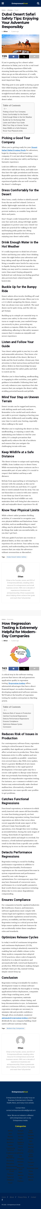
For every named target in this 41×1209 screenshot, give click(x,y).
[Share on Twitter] (24, 56)
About (12, 1197)
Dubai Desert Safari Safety (16, 557)
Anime (10, 1131)
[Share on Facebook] (14, 56)
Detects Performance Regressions (16, 719)
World (30, 1180)
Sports (30, 1144)
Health (20, 1139)
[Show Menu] (3, 3)
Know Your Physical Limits (13, 131)
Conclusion (7, 727)
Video (31, 1171)
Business (10, 619)
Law (20, 1156)
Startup (31, 1147)
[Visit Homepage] (20, 3)
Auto (10, 1134)
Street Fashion (31, 1151)
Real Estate (30, 1131)
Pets (20, 1178)
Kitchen (20, 1153)
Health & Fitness (20, 1143)
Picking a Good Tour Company (14, 112)
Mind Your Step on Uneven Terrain (15, 125)
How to (20, 1150)
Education (10, 1163)
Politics (20, 1181)
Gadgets (20, 1134)
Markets (20, 1162)
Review (30, 1138)
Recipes (31, 1135)
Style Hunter (30, 1155)
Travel (16, 10)
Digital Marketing (10, 1157)
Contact (33, 1197)
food (10, 1183)
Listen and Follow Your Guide (14, 123)
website (31, 1177)
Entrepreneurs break (11, 1170)
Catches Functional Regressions (15, 716)
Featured (10, 1177)
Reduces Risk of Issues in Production (17, 713)
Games (20, 1136)
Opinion (20, 1175)
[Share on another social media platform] (34, 56)
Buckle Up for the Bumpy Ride (14, 120)
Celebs (10, 1145)
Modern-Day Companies (15, 1028)
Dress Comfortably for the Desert (15, 114)
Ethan (6, 31)
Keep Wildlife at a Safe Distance (15, 128)
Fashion (10, 1174)
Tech (31, 1159)
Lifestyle (10, 10)
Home (3, 10)
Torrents (30, 1162)
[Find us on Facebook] (2, 1200)
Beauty (10, 1136)
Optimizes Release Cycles (12, 724)
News (20, 1172)
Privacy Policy (22, 1197)
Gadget (20, 1131)
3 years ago (15, 31)
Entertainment (11, 1166)
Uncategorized (32, 1168)
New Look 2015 (20, 1168)
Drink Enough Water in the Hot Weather (17, 117)
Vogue (30, 1174)
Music (20, 1165)
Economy (10, 1161)
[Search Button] (38, 3)
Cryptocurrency (12, 1153)
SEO (30, 1141)
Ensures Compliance (10, 721)
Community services (10, 1149)
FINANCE (10, 1180)
